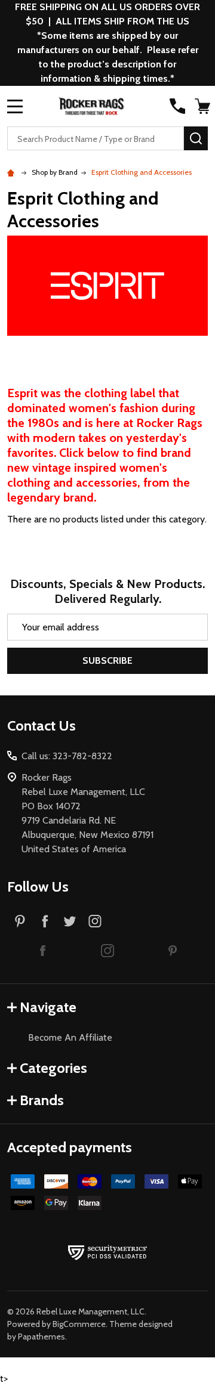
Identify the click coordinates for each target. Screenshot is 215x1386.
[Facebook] (44, 921)
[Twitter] (69, 921)
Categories (53, 1067)
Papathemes (41, 1336)
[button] (42, 950)
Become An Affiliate (70, 1037)
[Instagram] (95, 921)
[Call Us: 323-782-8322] (177, 106)
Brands (42, 1100)
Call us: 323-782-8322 (67, 756)
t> (107, 692)
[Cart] (202, 106)
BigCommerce (79, 1324)
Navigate (48, 1007)
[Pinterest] (19, 921)
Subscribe (107, 660)
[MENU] (15, 106)
